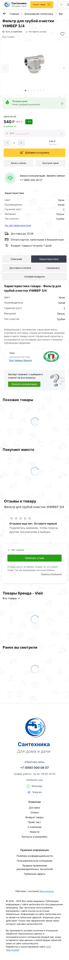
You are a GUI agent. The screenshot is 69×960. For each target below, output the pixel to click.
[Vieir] (47, 356)
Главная (14, 13)
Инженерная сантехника (39, 13)
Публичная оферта (34, 873)
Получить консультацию (24, 384)
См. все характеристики (18, 225)
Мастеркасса (47, 891)
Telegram (37, 792)
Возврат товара (35, 817)
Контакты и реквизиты (34, 836)
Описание (16, 259)
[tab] (25, 90)
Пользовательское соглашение (34, 860)
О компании (34, 827)
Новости (34, 831)
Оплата (34, 812)
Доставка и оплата (20, 267)
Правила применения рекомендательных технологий (35, 867)
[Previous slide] (5, 68)
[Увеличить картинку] (34, 64)
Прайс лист (34, 822)
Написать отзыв (34, 558)
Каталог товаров (39, 5)
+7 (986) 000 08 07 (31, 180)
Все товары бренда (20, 360)
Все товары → (11, 598)
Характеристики (48, 259)
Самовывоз (52, 267)
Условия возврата (34, 276)
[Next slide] (64, 68)
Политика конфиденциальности (35, 855)
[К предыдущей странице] (4, 13)
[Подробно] (62, 103)
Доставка (34, 807)
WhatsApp (37, 786)
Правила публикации (51, 574)
